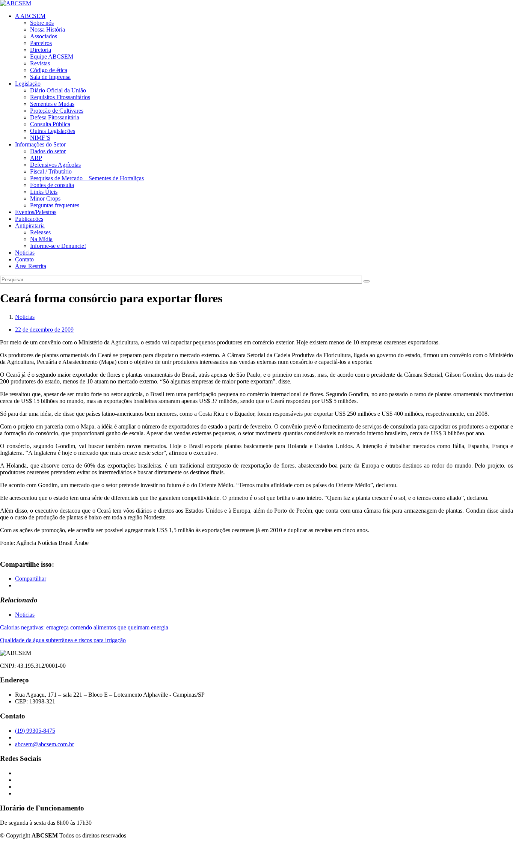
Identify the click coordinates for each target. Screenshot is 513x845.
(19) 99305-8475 (35, 730)
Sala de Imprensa (50, 77)
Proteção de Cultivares (56, 110)
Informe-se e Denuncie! (58, 246)
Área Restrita (30, 266)
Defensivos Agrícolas (55, 164)
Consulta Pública (50, 124)
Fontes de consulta (52, 185)
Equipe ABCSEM (51, 56)
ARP (36, 158)
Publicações (29, 219)
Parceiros (41, 43)
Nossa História (47, 29)
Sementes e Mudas (52, 104)
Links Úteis (43, 192)
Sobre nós (42, 23)
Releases (40, 232)
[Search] (367, 281)
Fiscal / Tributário (51, 171)
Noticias (25, 252)
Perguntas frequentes (54, 205)
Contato (24, 259)
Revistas (40, 63)
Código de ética (48, 70)
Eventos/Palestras (35, 212)
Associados (43, 36)
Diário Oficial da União (58, 90)
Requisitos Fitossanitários (60, 97)
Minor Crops (45, 198)
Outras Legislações (52, 131)
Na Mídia (41, 239)
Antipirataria (30, 225)
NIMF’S (40, 137)
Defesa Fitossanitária (54, 117)
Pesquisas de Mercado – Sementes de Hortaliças (87, 178)
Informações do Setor (40, 144)
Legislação (28, 83)
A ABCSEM (30, 16)
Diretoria (40, 50)
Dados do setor (48, 151)
